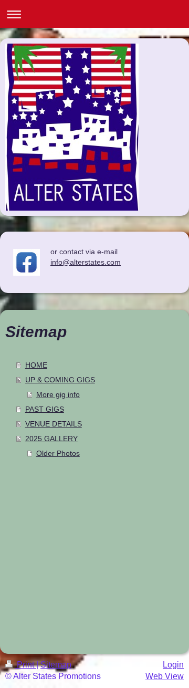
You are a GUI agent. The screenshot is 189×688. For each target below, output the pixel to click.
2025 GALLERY (51, 438)
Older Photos (58, 453)
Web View (164, 676)
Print (25, 664)
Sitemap (55, 664)
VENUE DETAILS (53, 424)
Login (173, 664)
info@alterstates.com (85, 262)
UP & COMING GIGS (60, 380)
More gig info (58, 394)
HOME (36, 365)
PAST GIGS (44, 409)
